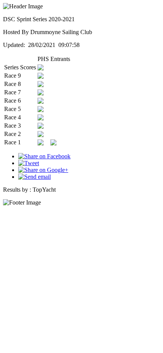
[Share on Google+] (43, 170)
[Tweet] (28, 163)
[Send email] (34, 176)
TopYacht (44, 189)
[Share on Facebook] (44, 156)
